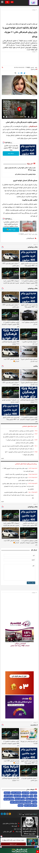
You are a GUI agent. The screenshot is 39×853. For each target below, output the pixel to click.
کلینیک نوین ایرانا (9, 799)
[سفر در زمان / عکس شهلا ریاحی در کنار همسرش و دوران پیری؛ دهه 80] (29, 822)
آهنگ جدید (25, 796)
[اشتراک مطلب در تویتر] (21, 73)
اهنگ (31, 796)
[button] (23, 815)
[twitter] (4, 814)
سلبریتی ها (33, 793)
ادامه (2, 458)
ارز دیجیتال (7, 793)
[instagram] (7, 814)
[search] (7, 2)
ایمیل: (33, 560)
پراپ (35, 796)
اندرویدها (20, 805)
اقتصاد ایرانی (25, 793)
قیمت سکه (19, 831)
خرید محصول (13, 844)
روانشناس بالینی (16, 793)
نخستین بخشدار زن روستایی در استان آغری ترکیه (21, 431)
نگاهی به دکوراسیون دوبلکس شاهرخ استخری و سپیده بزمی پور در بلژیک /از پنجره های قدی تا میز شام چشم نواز (18, 447)
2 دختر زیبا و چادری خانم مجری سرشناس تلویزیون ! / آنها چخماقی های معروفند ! (19, 453)
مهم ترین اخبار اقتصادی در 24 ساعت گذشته (16, 474)
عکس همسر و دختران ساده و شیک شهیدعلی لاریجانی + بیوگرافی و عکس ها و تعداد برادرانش (20, 441)
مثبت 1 (34, 802)
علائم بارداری (17, 796)
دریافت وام (11, 153)
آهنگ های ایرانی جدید (30, 805)
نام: (34, 555)
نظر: (33, 566)
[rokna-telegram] (2, 814)
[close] (37, 851)
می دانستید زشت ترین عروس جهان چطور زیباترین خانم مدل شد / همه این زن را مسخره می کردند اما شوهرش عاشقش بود (18, 435)
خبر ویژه (30, 164)
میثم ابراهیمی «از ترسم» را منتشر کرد (25, 174)
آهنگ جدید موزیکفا (31, 799)
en (12, 2)
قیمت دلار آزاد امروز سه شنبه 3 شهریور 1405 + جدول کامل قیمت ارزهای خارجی (19, 479)
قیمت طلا (14, 826)
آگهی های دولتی (7, 831)
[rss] (9, 814)
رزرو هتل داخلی (8, 796)
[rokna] (33, 2)
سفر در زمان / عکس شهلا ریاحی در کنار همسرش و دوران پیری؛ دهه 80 (29, 831)
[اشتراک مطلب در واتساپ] (18, 73)
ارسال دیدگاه (31, 583)
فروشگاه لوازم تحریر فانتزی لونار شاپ (20, 802)
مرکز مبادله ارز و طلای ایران (10, 823)
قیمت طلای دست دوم (20, 829)
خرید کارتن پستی (20, 799)
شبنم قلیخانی (33, 126)
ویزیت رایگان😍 (11, 230)
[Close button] (38, 836)
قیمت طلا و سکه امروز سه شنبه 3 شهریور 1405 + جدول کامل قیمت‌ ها (18, 470)
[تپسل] (3, 143)
